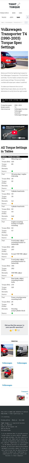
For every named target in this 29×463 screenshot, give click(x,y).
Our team (21, 420)
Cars (20, 13)
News (13, 13)
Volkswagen (8, 22)
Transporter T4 (18, 22)
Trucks (4, 17)
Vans (18, 17)
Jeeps (11, 17)
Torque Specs (4, 13)
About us (14, 420)
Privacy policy (5, 420)
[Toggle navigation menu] (26, 22)
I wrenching (5, 416)
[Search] (27, 18)
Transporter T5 (24, 393)
